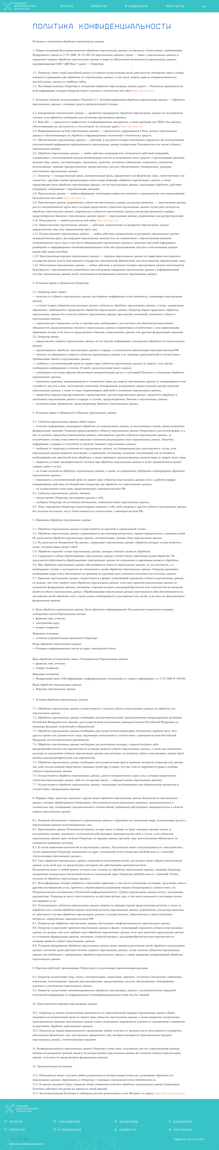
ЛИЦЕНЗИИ (128, 1122)
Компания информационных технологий (27, 1108)
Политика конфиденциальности (26, 1143)
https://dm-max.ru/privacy (170, 1093)
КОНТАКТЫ (175, 6)
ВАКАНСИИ (182, 1122)
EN (204, 6)
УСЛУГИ (66, 6)
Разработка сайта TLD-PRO (188, 1139)
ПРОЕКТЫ (99, 6)
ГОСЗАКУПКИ (69, 1122)
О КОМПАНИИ (136, 6)
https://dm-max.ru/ (143, 90)
